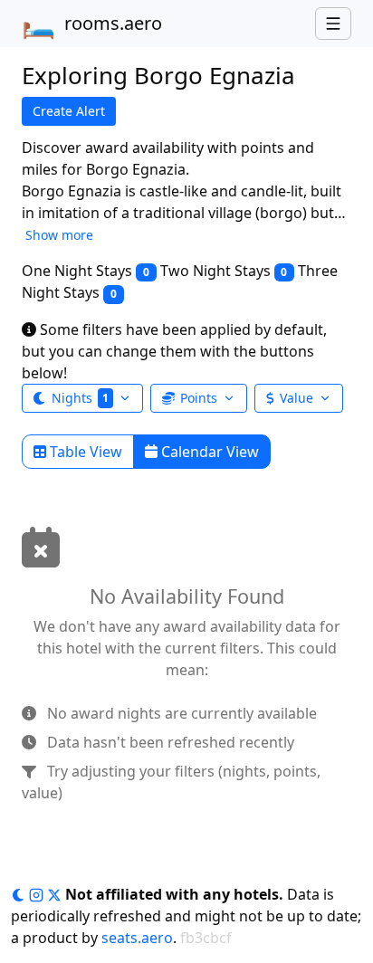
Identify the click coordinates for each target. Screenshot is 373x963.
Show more (59, 234)
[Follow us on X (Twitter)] (56, 894)
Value (296, 397)
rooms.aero (92, 23)
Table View (84, 452)
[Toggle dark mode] (20, 894)
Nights (80, 397)
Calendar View (208, 452)
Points (198, 397)
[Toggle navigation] (333, 23)
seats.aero (137, 938)
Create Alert (69, 110)
